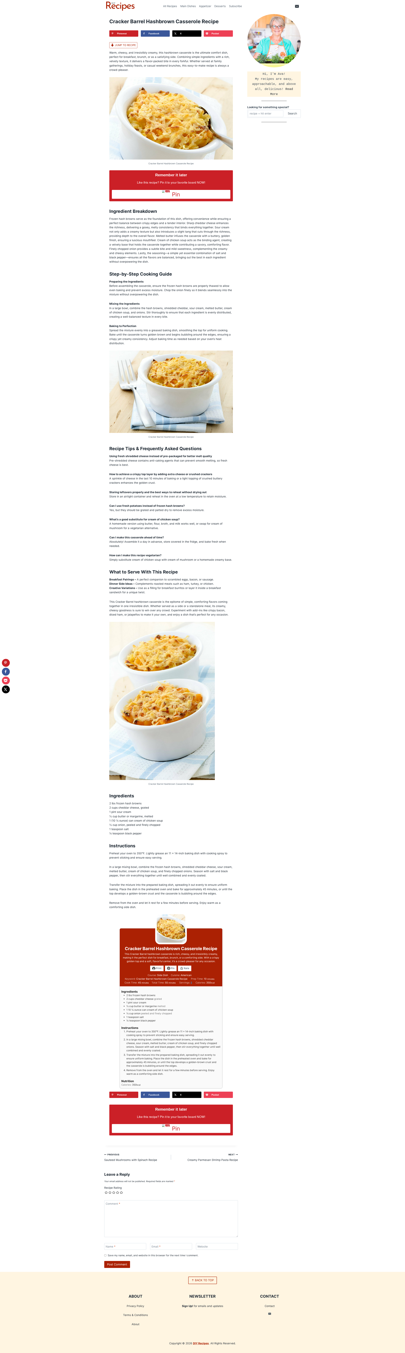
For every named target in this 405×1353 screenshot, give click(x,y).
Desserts (220, 6)
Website (202, 1246)
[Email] (297, 6)
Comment (113, 1203)
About (135, 1324)
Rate (186, 968)
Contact (270, 1306)
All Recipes (170, 6)
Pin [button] (172, 968)
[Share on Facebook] (6, 672)
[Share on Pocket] (6, 680)
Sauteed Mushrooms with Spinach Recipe (130, 1157)
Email (156, 1246)
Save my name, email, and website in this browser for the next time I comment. (153, 1255)
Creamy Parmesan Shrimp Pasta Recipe (212, 1157)
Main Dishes (188, 6)
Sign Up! (187, 1306)
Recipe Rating (113, 1187)
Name (110, 1246)
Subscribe (235, 6)
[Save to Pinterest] (6, 663)
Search (292, 113)
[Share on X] (6, 689)
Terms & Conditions (135, 1315)
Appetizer (205, 6)
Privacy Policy (135, 1306)
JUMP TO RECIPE (125, 45)
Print (158, 968)
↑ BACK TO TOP (202, 1280)
